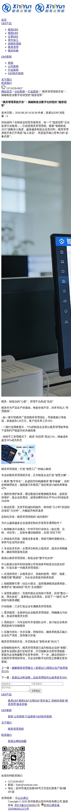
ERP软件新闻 (15, 73)
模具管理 (13, 47)
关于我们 (6, 79)
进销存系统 (14, 43)
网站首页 (6, 91)
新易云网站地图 (17, 741)
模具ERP (13, 29)
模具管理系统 (16, 728)
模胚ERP (13, 33)
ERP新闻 (6, 56)
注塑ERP (13, 36)
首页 (4, 19)
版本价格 (13, 50)
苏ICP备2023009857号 (27, 805)
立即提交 (36, 691)
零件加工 (13, 40)
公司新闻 (13, 66)
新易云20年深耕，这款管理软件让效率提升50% (39, 677)
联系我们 (6, 83)
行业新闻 (13, 69)
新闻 (10, 62)
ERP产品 (6, 23)
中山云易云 (21, 798)
